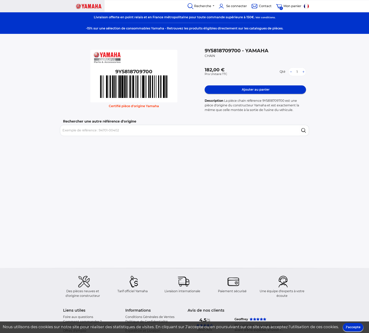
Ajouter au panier (255, 89)
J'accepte (353, 327)
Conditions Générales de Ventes (150, 317)
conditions (268, 17)
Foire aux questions (78, 317)
